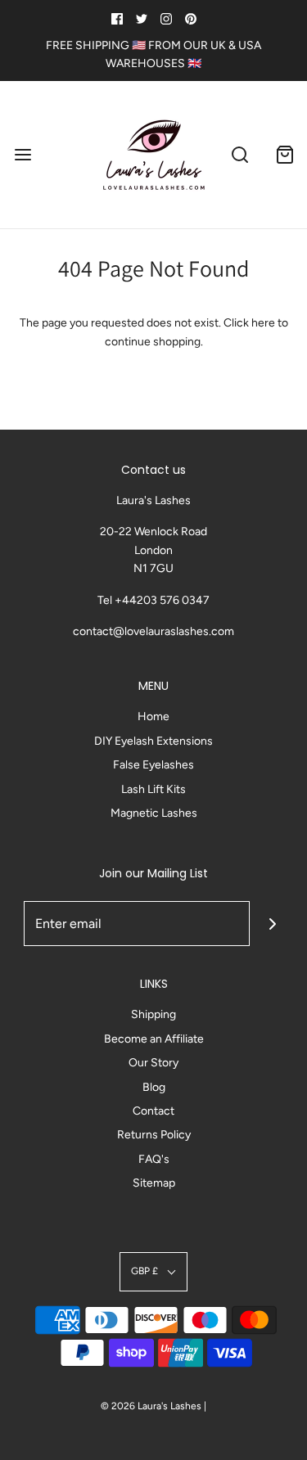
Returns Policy (154, 1135)
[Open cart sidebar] (284, 155)
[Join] (272, 923)
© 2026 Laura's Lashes (151, 1406)
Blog (153, 1087)
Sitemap (154, 1183)
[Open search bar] (239, 155)
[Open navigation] (22, 155)
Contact (153, 1111)
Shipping (153, 1014)
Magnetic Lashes (154, 813)
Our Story (153, 1063)
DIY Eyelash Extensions (153, 741)
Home (153, 716)
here (263, 323)
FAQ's (153, 1159)
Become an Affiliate (154, 1039)
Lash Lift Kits (153, 789)
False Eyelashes (153, 765)
